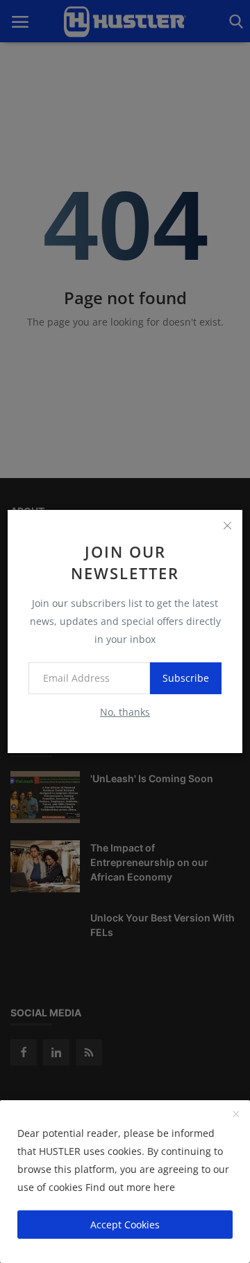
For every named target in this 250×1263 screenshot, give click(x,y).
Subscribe (185, 678)
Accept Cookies (125, 1224)
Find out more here (130, 1187)
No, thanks (125, 711)
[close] (227, 525)
